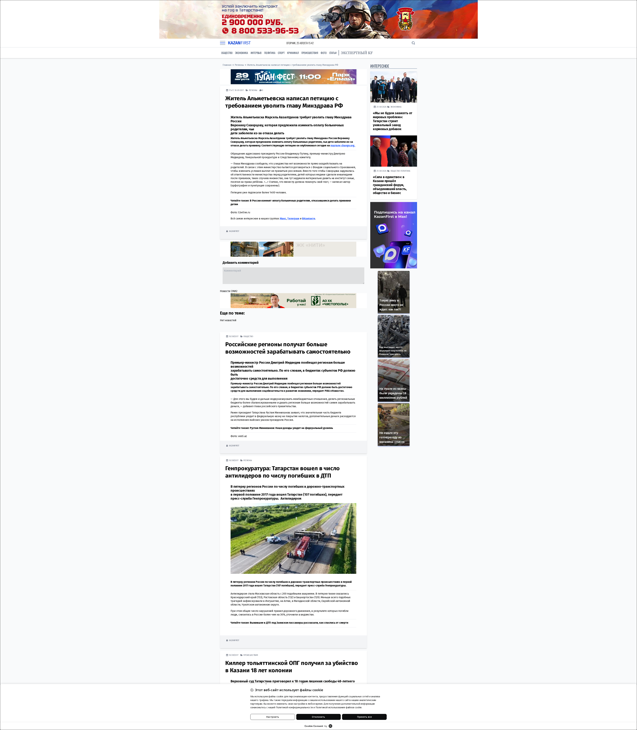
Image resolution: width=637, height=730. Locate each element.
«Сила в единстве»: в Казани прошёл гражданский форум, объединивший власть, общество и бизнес (390, 185)
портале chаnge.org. (342, 145)
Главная (227, 65)
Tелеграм (293, 218)
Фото (323, 53)
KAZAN (239, 42)
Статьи (333, 53)
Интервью (256, 53)
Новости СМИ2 (228, 290)
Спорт (281, 53)
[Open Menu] (222, 43)
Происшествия (309, 53)
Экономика (241, 53)
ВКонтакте (308, 218)
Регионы (239, 65)
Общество (226, 53)
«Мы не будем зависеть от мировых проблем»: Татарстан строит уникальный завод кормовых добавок (392, 121)
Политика (269, 53)
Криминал (293, 53)
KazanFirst (234, 231)
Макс (283, 218)
